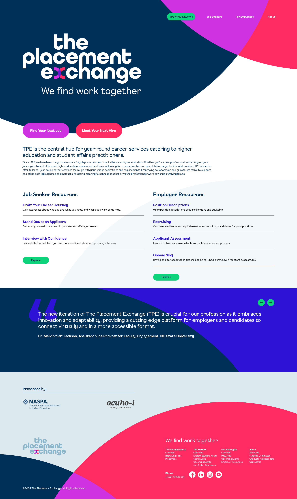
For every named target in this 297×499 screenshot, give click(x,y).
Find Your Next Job (46, 130)
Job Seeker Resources (204, 465)
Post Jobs (226, 455)
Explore (36, 260)
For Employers (245, 16)
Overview (170, 452)
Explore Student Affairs (205, 455)
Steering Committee (259, 455)
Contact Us (255, 462)
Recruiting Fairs (173, 455)
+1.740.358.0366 (174, 477)
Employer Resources (232, 462)
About (271, 16)
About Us (254, 452)
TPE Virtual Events (181, 16)
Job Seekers (214, 16)
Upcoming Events (202, 462)
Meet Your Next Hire (99, 130)
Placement (170, 458)
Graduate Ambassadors (261, 458)
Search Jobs (199, 458)
